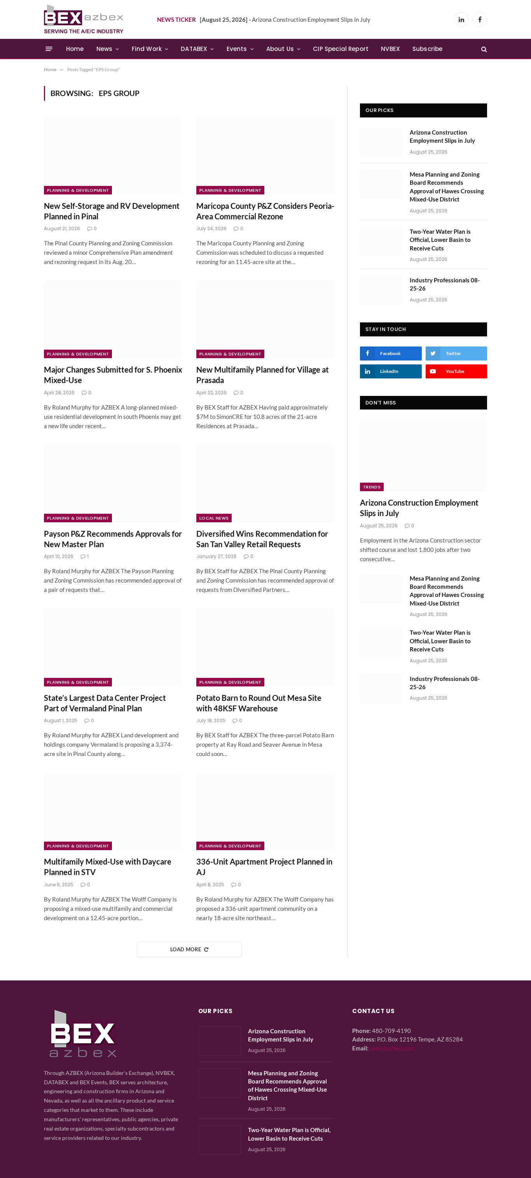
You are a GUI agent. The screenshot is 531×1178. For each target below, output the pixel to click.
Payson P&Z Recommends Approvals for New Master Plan (113, 539)
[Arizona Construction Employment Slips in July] (381, 142)
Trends (372, 487)
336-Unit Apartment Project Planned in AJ (264, 867)
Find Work (147, 49)
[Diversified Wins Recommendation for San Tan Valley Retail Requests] (265, 483)
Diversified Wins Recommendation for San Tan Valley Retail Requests (262, 539)
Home (75, 49)
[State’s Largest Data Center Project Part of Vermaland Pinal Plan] (113, 647)
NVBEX (390, 49)
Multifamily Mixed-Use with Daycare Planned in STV (107, 867)
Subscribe (427, 49)
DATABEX (194, 49)
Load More (185, 949)
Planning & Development (78, 190)
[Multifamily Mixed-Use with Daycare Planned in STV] (113, 811)
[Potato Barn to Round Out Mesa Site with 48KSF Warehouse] (265, 647)
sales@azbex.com (392, 1048)
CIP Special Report (341, 49)
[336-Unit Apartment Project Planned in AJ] (265, 811)
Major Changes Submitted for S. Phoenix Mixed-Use (113, 375)
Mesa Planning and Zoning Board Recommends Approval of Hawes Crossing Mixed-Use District (447, 187)
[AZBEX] (84, 19)
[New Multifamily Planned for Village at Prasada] (265, 319)
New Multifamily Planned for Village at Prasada (262, 375)
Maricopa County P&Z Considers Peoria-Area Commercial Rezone (265, 211)
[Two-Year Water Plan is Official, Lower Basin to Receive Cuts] (381, 241)
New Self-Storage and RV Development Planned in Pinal (112, 211)
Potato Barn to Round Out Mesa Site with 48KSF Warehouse (258, 703)
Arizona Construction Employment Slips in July (285, 19)
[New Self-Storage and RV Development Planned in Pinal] (113, 155)
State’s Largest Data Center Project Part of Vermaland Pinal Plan (105, 703)
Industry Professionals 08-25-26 (445, 284)
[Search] (483, 49)
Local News (214, 518)
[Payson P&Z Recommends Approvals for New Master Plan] (113, 483)
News (104, 49)
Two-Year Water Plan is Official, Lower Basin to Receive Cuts (440, 240)
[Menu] (49, 48)
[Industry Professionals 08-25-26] (381, 290)
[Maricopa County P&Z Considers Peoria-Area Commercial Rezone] (265, 155)
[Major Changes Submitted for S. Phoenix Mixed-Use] (113, 319)
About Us (280, 49)
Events (237, 49)
